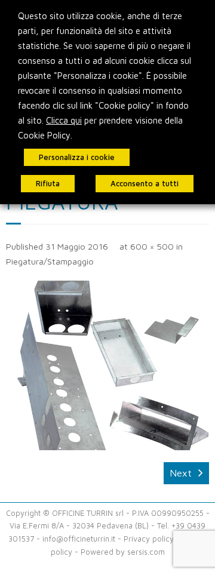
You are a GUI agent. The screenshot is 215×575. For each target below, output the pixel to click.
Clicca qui (64, 120)
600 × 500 (152, 246)
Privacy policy (149, 538)
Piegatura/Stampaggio (50, 261)
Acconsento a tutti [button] (144, 183)
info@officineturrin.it (78, 538)
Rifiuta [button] (48, 183)
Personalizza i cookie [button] (77, 157)
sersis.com (146, 552)
